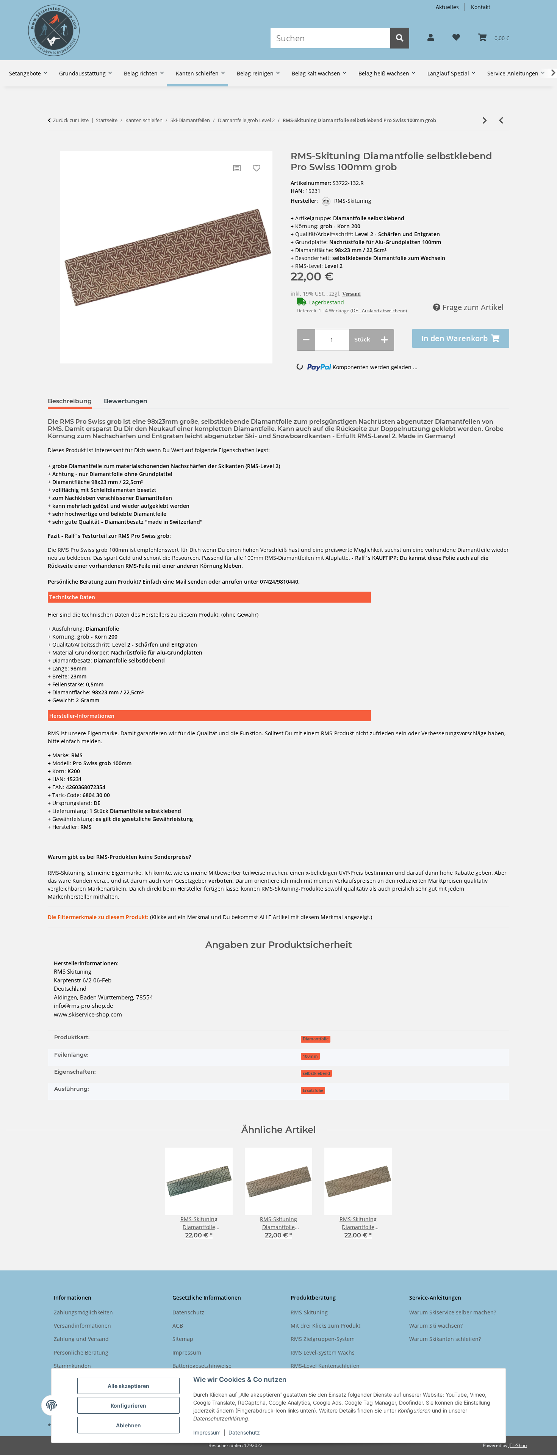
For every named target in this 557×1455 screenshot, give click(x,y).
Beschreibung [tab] (70, 401)
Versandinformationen (82, 1325)
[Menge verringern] (306, 340)
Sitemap (182, 1338)
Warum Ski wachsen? (436, 1325)
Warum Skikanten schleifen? (445, 1338)
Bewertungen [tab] (125, 401)
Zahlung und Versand (81, 1338)
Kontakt (480, 7)
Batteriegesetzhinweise (202, 1365)
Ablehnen (128, 1425)
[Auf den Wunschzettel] (256, 168)
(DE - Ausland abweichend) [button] (378, 310)
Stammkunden (72, 1365)
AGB (177, 1325)
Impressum (207, 1432)
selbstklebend (316, 1073)
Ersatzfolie (313, 1090)
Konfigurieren (128, 1405)
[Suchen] (399, 38)
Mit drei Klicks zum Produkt (325, 1325)
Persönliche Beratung (81, 1352)
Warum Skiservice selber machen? (452, 1312)
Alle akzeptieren (128, 1386)
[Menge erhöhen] (385, 340)
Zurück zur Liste (71, 120)
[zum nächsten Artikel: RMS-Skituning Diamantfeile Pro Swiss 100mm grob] (485, 120)
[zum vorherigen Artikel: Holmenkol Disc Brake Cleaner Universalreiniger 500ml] (501, 120)
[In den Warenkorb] (53, 147)
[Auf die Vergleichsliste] (236, 168)
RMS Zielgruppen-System (323, 1338)
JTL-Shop (517, 1445)
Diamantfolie (316, 1039)
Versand (351, 294)
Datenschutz (244, 1432)
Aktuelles (447, 7)
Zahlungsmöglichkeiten (83, 1312)
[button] (430, 38)
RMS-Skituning (309, 1312)
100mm (310, 1056)
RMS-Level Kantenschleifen (325, 1365)
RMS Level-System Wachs (323, 1352)
